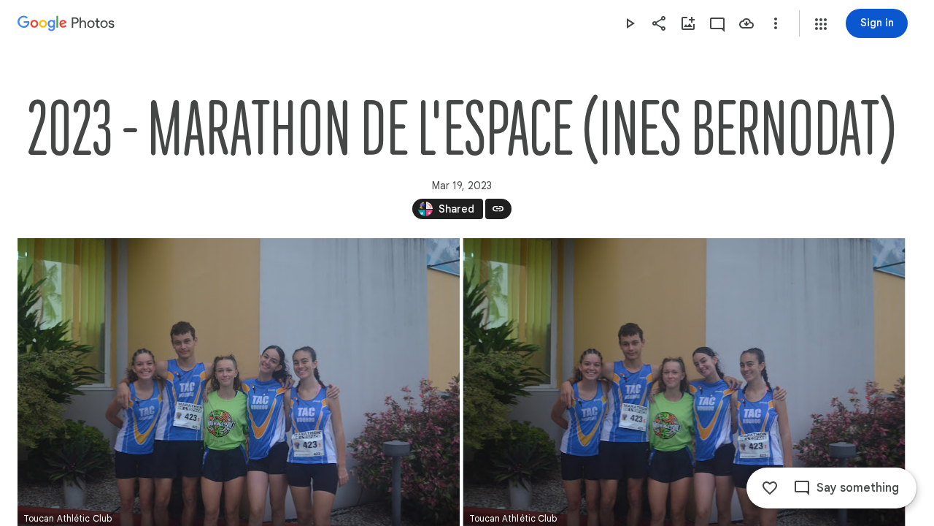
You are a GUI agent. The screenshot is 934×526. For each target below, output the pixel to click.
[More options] (775, 23)
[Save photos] (746, 23)
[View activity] (717, 23)
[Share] (659, 23)
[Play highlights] (629, 23)
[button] (820, 24)
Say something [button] (858, 488)
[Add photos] (688, 23)
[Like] (769, 488)
